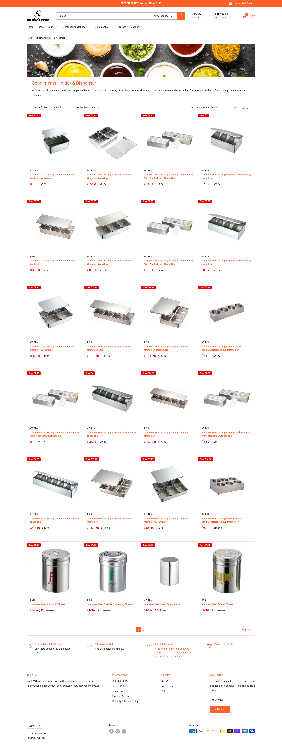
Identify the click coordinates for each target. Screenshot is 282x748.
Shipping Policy (120, 680)
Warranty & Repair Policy (125, 701)
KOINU (33, 256)
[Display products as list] (248, 107)
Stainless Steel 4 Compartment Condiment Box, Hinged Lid (226, 262)
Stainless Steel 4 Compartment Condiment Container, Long (109, 348)
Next (244, 629)
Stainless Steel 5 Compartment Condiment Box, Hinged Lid (112, 434)
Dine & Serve (102, 27)
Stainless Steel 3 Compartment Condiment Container (52, 262)
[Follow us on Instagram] (117, 731)
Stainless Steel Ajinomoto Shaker (47, 604)
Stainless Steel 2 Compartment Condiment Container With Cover (109, 176)
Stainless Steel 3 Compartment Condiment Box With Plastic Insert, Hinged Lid (168, 176)
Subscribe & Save (243, 3)
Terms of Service (121, 696)
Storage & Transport (129, 27)
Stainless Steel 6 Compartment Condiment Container (109, 520)
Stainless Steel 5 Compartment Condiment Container (166, 434)
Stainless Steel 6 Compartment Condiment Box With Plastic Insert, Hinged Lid (225, 434)
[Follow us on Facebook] (111, 731)
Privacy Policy (119, 686)
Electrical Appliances (74, 27)
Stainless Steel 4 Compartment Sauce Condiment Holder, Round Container (221, 348)
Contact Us (167, 686)
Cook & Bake (46, 27)
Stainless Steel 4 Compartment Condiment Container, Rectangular (166, 348)
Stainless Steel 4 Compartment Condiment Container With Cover (52, 348)
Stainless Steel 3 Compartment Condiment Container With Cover (109, 262)
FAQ (163, 691)
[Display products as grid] (243, 107)
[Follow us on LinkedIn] (124, 731)
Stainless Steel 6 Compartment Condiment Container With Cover (166, 520)
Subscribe (219, 709)
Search (164, 680)
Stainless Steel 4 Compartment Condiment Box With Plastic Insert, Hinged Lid (168, 262)
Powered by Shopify (36, 738)
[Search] (181, 16)
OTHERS (34, 170)
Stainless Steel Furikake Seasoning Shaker (109, 604)
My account (221, 17)
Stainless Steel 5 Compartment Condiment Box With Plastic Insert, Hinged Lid (54, 434)
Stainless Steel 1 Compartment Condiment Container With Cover (52, 176)
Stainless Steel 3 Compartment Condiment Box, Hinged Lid (226, 176)
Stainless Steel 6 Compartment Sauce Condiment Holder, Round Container (221, 520)
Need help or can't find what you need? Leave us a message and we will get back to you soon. (173, 652)
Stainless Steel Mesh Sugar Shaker (162, 604)
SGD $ (31, 726)
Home (30, 27)
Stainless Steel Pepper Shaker (217, 604)
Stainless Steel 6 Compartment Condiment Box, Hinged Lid (54, 520)
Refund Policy (119, 691)
